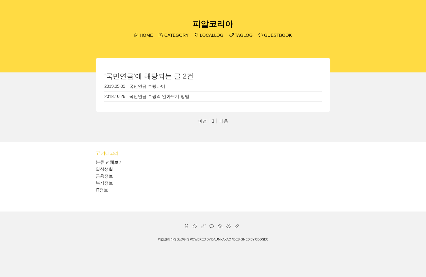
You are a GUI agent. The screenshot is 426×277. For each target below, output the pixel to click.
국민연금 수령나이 (147, 86)
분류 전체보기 (109, 162)
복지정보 (104, 183)
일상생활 (104, 169)
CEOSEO (262, 239)
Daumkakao (221, 239)
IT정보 (102, 189)
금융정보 (104, 176)
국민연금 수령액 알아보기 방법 (159, 96)
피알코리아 (213, 23)
